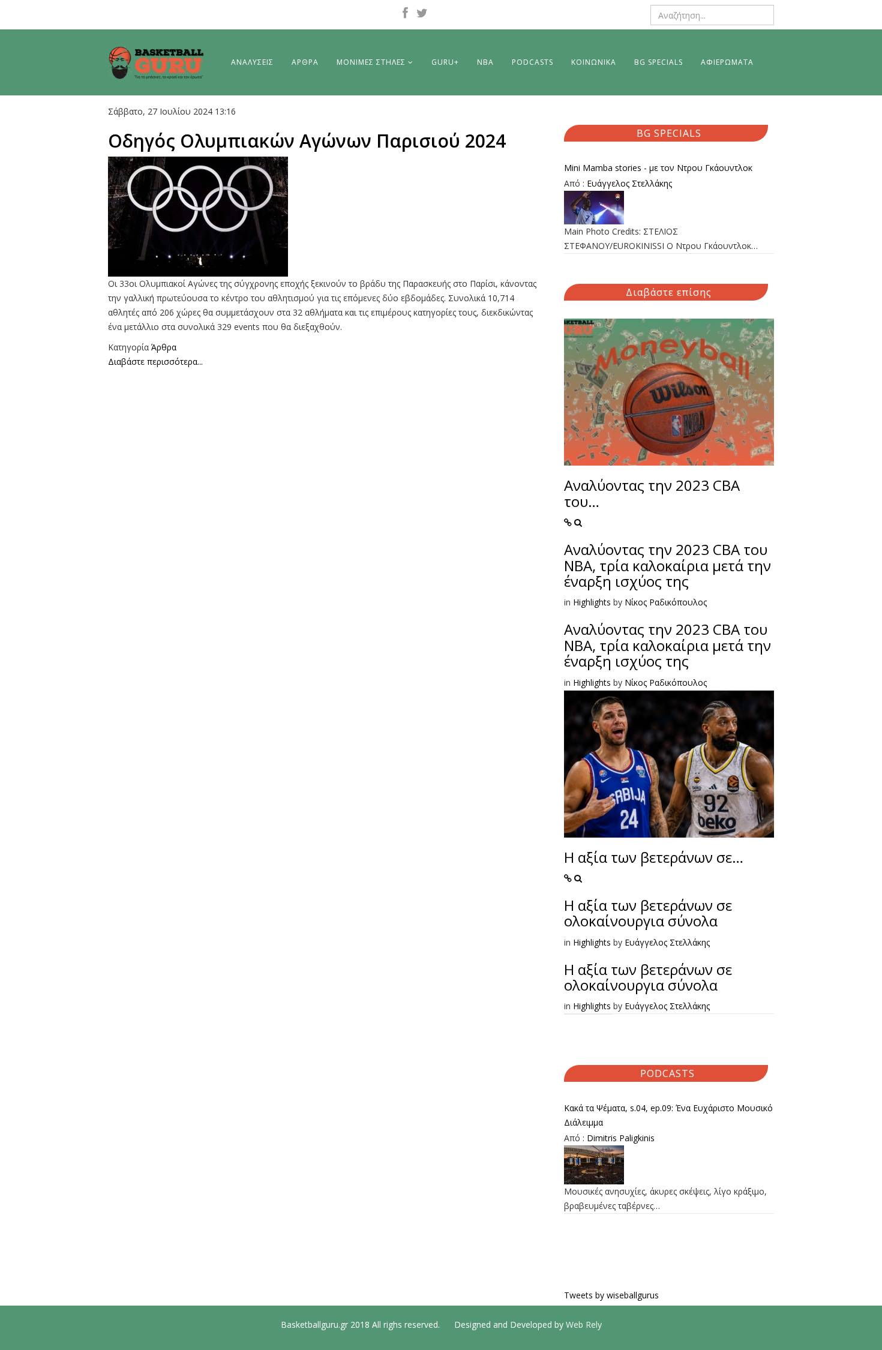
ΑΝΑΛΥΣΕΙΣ (252, 62)
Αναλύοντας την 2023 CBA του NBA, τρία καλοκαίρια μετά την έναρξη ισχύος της (667, 565)
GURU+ (445, 62)
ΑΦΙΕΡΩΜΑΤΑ (727, 62)
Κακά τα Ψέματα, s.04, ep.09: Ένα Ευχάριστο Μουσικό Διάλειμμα (668, 1115)
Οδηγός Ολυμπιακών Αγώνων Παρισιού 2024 (307, 140)
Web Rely (584, 1324)
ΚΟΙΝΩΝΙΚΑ (593, 62)
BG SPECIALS (658, 62)
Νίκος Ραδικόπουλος (666, 602)
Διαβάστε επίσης (669, 292)
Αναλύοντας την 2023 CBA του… (652, 493)
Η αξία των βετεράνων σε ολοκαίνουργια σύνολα (648, 913)
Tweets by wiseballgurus (611, 1295)
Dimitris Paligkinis (621, 1138)
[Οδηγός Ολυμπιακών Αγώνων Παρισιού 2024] (327, 217)
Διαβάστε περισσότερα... (155, 361)
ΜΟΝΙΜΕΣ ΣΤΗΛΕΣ (371, 62)
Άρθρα (163, 347)
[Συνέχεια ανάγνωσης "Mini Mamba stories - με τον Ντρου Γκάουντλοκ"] (669, 207)
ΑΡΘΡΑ (305, 62)
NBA (485, 62)
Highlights (592, 602)
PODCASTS (532, 62)
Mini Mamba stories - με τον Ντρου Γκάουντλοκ (658, 167)
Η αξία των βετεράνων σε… (653, 857)
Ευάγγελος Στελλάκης (629, 183)
